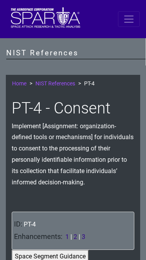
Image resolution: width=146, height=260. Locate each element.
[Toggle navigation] (129, 19)
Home (19, 83)
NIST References (55, 83)
